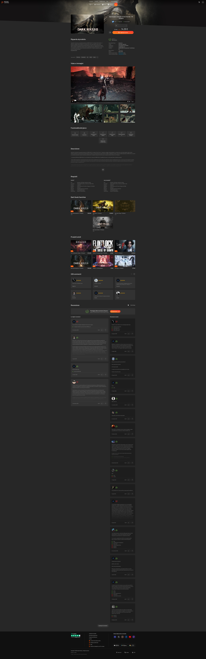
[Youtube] (129, 636)
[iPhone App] (116, 645)
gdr (87, 57)
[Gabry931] (74, 366)
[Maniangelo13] (113, 398)
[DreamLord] (118, 280)
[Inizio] (5, 2)
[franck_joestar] (74, 321)
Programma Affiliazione (93, 637)
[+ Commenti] (134, 274)
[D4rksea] (74, 280)
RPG (122, 51)
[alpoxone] (113, 487)
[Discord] (114, 636)
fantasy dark (83, 57)
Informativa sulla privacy (93, 635)
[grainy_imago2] (96, 280)
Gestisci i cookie (73, 652)
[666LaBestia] (113, 426)
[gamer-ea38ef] (113, 341)
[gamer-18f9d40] (113, 382)
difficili (91, 57)
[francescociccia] (74, 293)
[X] (118, 636)
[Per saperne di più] (89, 348)
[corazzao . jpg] (113, 606)
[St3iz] (113, 441)
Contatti (90, 638)
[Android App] (124, 645)
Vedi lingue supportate (122, 44)
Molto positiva (121, 52)
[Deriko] (74, 382)
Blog (107, 1)
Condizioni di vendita (92, 633)
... (97, 57)
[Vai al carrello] (199, 2)
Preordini (96, 1)
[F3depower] (96, 293)
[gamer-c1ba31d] (113, 358)
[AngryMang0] (113, 501)
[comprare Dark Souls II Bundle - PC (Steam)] (103, 222)
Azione (120, 51)
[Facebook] (126, 636)
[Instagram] (122, 636)
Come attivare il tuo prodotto (123, 45)
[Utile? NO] (105, 330)
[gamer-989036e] (113, 558)
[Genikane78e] (118, 293)
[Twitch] (133, 636)
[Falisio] (113, 470)
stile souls (78, 57)
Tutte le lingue (132, 305)
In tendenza (91, 1)
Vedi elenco (121, 43)
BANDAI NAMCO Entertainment (124, 47)
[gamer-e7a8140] (113, 582)
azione (94, 57)
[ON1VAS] (113, 412)
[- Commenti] (132, 274)
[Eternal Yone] (113, 530)
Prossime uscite (102, 1)
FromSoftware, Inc (122, 46)
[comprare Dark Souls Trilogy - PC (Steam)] (125, 206)
